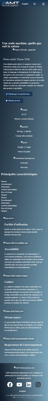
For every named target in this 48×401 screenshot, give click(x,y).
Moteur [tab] (4, 181)
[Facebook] (10, 384)
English (25, 4)
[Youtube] (19, 384)
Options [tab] (4, 195)
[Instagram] (38, 384)
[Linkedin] (28, 384)
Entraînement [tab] (6, 184)
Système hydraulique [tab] (9, 189)
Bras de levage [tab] (6, 192)
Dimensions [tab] (5, 187)
